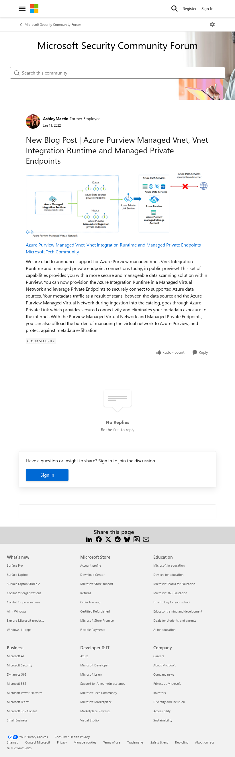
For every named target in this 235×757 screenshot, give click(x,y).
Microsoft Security (19, 665)
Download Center (92, 574)
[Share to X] (108, 539)
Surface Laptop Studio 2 (23, 584)
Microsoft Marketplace (96, 702)
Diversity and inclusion (169, 702)
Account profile (90, 565)
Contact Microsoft (37, 742)
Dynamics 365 (16, 674)
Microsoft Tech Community (98, 693)
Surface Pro (15, 565)
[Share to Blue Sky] (127, 539)
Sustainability (162, 720)
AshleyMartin (55, 118)
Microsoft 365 (16, 683)
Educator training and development (177, 611)
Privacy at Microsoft (167, 683)
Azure (84, 656)
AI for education (164, 629)
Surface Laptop (17, 574)
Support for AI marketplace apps (102, 683)
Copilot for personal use (23, 602)
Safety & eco (159, 742)
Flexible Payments (92, 629)
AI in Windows (17, 611)
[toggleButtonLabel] (212, 24)
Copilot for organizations (24, 593)
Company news (163, 674)
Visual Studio (89, 720)
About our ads (205, 742)
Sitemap (12, 742)
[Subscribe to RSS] (137, 539)
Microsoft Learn (91, 674)
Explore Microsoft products (25, 620)
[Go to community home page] (34, 8)
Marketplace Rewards (95, 711)
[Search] (174, 8)
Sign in (47, 475)
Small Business (17, 720)
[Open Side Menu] (22, 8)
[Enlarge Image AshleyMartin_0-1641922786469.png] (117, 204)
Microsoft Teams (18, 702)
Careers (158, 656)
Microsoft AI (15, 656)
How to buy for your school (171, 602)
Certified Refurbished (95, 611)
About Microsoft (164, 665)
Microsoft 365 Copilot (22, 711)
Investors (159, 693)
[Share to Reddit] (118, 539)
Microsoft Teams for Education (174, 584)
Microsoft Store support (96, 584)
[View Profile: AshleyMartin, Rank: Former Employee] (33, 121)
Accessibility (162, 711)
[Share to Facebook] (99, 539)
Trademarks (135, 742)
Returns (85, 593)
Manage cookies (85, 742)
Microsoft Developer (94, 665)
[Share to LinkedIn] (89, 539)
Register (190, 8)
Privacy (62, 742)
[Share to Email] (146, 539)
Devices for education (168, 574)
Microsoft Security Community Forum (53, 24)
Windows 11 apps (19, 629)
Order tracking (90, 602)
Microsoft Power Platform (24, 693)
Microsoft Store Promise (97, 620)
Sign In (207, 8)
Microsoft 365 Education (170, 593)
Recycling (181, 742)
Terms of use (111, 742)
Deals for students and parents (174, 620)
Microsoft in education (169, 565)
